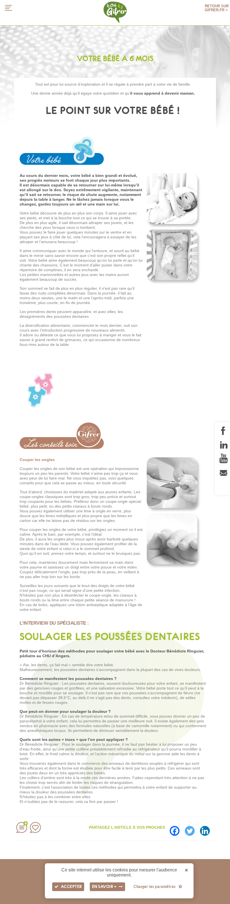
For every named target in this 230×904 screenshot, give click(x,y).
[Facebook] (177, 829)
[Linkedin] (207, 829)
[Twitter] (192, 829)
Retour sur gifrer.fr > (217, 8)
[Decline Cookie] (186, 870)
